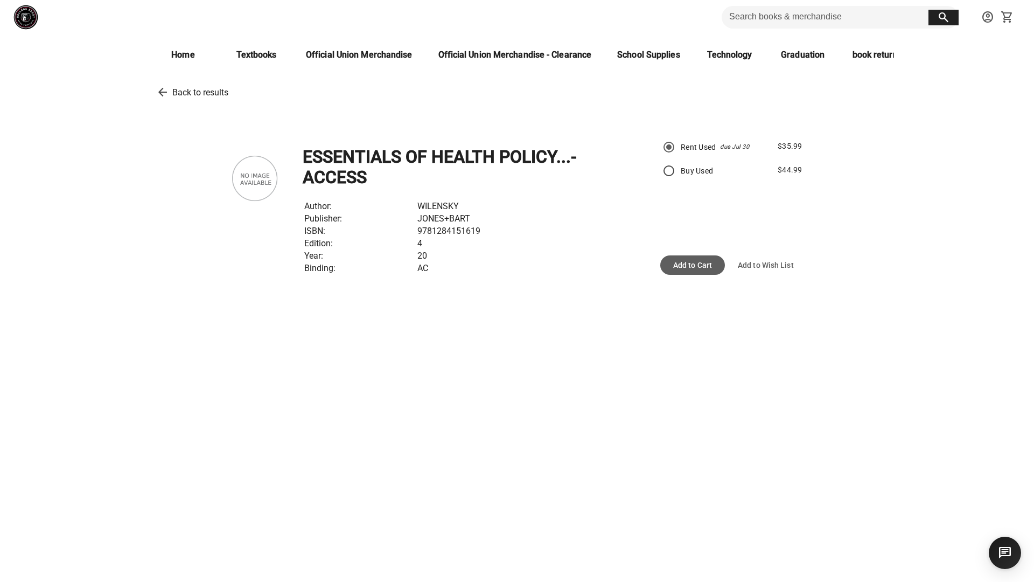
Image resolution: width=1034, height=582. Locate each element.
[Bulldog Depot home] (26, 17)
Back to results (200, 92)
